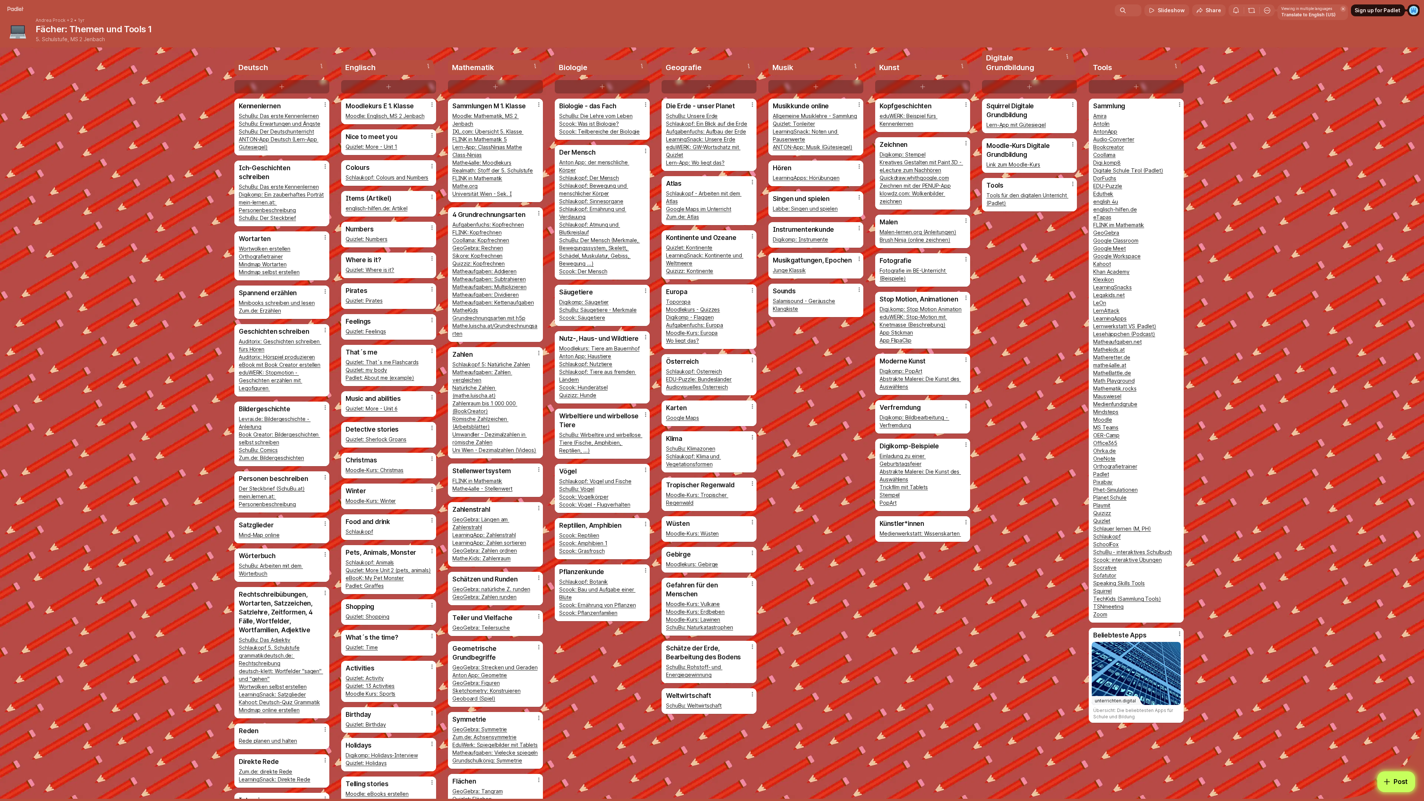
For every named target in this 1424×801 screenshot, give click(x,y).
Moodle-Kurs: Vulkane (693, 604)
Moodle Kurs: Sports (370, 693)
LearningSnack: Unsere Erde (700, 139)
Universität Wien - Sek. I (482, 194)
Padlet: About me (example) (380, 378)
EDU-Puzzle (1107, 186)
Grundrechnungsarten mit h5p (488, 318)
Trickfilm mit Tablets (904, 487)
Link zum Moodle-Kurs (1013, 164)
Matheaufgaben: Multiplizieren (489, 287)
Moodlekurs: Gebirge (692, 564)
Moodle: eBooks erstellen (377, 794)
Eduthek (1103, 194)
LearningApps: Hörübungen (806, 178)
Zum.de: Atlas (682, 217)
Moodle (1102, 419)
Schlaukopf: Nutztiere (585, 364)
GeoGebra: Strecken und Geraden (494, 667)
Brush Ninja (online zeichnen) (915, 240)
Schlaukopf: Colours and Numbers (387, 177)
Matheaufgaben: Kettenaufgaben (493, 302)
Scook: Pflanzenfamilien (588, 613)
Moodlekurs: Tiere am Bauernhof (599, 348)
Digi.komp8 (1107, 162)
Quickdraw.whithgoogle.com (914, 178)
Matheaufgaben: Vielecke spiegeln (495, 752)
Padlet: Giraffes (365, 586)
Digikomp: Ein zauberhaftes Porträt (281, 194)
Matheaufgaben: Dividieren (485, 294)
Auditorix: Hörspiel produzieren (277, 357)
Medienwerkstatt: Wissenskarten (920, 533)
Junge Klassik (789, 270)
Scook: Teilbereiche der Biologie (599, 131)
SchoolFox (1106, 544)
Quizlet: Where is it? (370, 270)
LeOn (1099, 303)
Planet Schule (1110, 497)
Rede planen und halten (268, 741)
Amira (1100, 116)
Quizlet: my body (366, 370)
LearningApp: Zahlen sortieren (489, 543)
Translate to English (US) (1308, 14)
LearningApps (1110, 318)
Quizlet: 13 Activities (370, 686)
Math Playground (1114, 381)
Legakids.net (1109, 295)
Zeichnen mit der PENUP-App (915, 185)
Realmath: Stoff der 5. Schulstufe (492, 170)
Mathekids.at (1109, 349)
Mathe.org (465, 186)
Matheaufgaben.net (1117, 342)
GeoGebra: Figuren (476, 683)
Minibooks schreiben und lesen (277, 303)
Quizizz (1102, 513)
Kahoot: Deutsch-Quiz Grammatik (279, 702)
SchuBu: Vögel (576, 489)
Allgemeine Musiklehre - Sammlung (815, 116)
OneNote (1104, 458)
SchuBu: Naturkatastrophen (699, 627)
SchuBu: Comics (258, 450)
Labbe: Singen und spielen (805, 208)
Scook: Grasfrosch (582, 551)
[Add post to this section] (281, 86)
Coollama (1104, 155)
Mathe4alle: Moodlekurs (481, 162)
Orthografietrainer (261, 256)
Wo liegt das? (682, 340)
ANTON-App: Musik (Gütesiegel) (813, 147)
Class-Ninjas (467, 155)
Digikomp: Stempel (903, 154)
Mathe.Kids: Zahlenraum (481, 558)
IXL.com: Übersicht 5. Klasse (488, 131)
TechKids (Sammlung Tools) (1127, 599)
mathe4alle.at (1109, 365)
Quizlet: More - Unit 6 (372, 408)
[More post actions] (325, 104)
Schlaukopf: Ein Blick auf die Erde (706, 124)
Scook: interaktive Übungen (1127, 560)
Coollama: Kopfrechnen (480, 240)
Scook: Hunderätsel (583, 387)
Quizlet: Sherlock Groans (376, 439)
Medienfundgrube (1115, 404)
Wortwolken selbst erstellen (273, 686)
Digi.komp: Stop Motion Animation (921, 309)
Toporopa (678, 302)
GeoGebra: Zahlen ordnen (484, 550)
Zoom (1100, 614)
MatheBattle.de (1112, 373)
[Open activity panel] (1236, 10)
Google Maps (682, 418)
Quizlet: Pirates (364, 300)
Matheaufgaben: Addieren (484, 271)
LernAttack (1106, 310)
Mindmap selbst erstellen (269, 272)
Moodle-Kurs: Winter (371, 501)
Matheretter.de (1111, 357)
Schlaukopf (359, 531)
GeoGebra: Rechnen (477, 248)
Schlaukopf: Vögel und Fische (595, 481)
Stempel (890, 495)
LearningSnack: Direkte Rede (274, 779)
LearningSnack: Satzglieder (272, 694)
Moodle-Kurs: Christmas (374, 470)
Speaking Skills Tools (1119, 583)
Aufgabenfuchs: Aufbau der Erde (706, 131)
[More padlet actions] (1267, 10)
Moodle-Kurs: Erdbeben (695, 612)
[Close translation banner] (1343, 9)
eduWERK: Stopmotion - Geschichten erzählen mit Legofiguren (270, 380)
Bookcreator (1108, 147)
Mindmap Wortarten (263, 264)
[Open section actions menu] (321, 66)
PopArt (888, 503)
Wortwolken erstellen (264, 248)
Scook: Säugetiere (582, 317)
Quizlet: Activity (365, 678)
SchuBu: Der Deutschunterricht (276, 131)
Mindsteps (1105, 412)
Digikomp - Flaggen (690, 317)
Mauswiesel (1107, 396)
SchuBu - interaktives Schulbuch (1132, 552)
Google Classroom (1115, 240)
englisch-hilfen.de (1115, 209)
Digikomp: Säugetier (584, 302)
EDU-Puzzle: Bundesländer (699, 379)
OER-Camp (1106, 435)
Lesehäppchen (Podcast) (1124, 334)
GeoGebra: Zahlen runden (484, 597)
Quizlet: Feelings (366, 331)
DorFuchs (1104, 178)
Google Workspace (1117, 256)
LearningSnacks (1112, 287)
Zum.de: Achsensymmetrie (484, 737)
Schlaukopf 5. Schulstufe (269, 648)
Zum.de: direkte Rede (265, 771)
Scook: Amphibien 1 (583, 543)
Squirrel (1102, 591)
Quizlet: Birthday (366, 724)
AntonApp (1105, 131)
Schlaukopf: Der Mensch (589, 178)
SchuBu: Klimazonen (690, 448)
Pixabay (1102, 482)
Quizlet (1101, 521)
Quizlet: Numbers (367, 239)
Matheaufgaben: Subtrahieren (489, 279)
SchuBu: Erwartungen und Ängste (279, 124)
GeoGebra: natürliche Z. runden (491, 589)
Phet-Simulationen (1115, 490)
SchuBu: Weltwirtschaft (694, 705)
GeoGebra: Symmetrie (479, 729)
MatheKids (465, 310)
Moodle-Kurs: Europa (692, 333)
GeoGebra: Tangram (477, 791)
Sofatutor (1104, 575)
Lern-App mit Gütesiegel (1016, 125)
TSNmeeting (1108, 606)
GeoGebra (1106, 233)
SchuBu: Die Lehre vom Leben (596, 116)
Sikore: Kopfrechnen (477, 256)
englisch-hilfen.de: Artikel (377, 208)
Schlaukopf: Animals (370, 562)
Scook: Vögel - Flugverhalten (594, 504)
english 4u (1105, 201)
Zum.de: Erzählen (260, 310)
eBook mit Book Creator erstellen (279, 365)
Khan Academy (1111, 271)
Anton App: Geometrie (479, 675)
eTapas (1102, 217)
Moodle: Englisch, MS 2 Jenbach (385, 116)
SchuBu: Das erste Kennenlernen (279, 116)
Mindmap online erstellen (269, 710)
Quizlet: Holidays (366, 763)
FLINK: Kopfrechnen (477, 232)
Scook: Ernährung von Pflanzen (597, 605)
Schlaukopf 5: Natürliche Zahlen (491, 364)
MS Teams (1105, 427)
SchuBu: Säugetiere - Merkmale (598, 310)
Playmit (1101, 505)
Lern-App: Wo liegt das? (695, 162)
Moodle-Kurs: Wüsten (692, 533)
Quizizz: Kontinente (689, 271)
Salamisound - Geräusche (804, 301)
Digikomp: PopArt (901, 371)
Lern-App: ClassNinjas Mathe (487, 147)
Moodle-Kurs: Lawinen (693, 619)
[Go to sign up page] (1414, 10)
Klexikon (1103, 279)
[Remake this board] (1251, 10)
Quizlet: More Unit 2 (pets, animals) (388, 570)
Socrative (1105, 567)
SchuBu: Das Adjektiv (264, 640)
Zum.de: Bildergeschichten (271, 458)
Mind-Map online (259, 535)
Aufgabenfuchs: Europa (694, 325)
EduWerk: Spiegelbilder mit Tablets (495, 745)
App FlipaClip (896, 340)
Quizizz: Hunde (577, 395)
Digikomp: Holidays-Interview (382, 755)
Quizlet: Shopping (367, 616)
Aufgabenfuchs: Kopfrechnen (488, 224)
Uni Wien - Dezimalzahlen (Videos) (494, 450)
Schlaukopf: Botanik (583, 581)
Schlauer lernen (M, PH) (1122, 528)
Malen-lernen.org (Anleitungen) (918, 232)
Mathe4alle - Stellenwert (482, 488)
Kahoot (1102, 264)
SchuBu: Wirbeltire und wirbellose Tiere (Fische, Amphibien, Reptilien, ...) (600, 443)
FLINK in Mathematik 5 (479, 139)
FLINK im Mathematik (1118, 225)
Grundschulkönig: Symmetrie (487, 760)
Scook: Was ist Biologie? (589, 124)
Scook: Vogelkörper (584, 497)
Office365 (1105, 443)
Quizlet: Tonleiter (794, 124)
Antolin (1101, 124)
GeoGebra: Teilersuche (481, 627)
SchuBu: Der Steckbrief (267, 218)
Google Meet (1109, 248)
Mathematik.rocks (1115, 388)
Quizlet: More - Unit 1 (371, 147)
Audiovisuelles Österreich (697, 387)
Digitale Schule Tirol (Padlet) (1128, 170)
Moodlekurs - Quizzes (693, 309)
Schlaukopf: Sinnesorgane (591, 201)
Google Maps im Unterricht (698, 209)
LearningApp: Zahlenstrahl (484, 535)
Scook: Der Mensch (583, 271)
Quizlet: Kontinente (689, 247)
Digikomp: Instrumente (800, 239)
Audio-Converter (1113, 139)
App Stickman (896, 332)
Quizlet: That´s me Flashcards (382, 362)
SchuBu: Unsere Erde (692, 116)
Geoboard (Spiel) (473, 698)
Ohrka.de (1104, 451)
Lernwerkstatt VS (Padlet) (1124, 326)
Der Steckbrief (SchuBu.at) (272, 488)
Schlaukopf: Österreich (694, 371)
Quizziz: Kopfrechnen (478, 263)
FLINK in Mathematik (477, 178)
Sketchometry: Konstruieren (486, 691)
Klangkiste (785, 309)
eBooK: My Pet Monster (375, 578)
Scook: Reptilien (579, 535)
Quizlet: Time (362, 647)
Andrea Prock (51, 20)
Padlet (1101, 474)
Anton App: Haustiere (585, 356)
